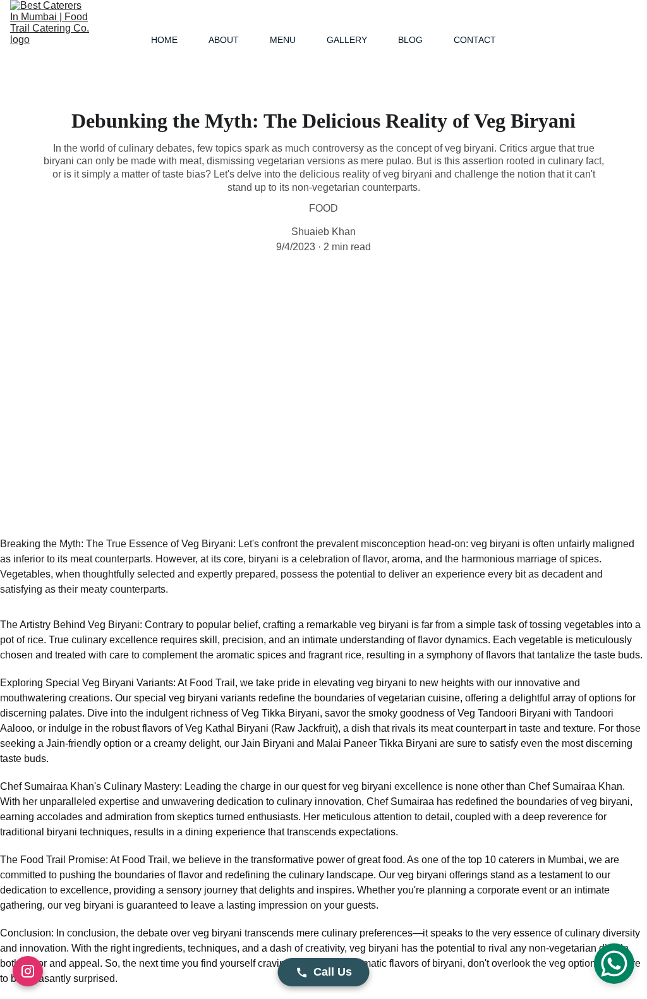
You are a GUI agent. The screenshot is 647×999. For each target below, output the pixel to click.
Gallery (347, 40)
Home (164, 40)
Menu (283, 40)
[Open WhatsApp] (614, 963)
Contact (475, 40)
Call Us (332, 972)
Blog (410, 40)
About (224, 40)
